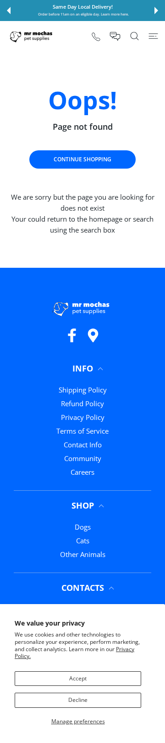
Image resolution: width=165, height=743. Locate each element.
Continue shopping (82, 159)
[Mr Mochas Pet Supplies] (32, 36)
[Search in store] (134, 36)
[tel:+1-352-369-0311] (96, 36)
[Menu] (153, 36)
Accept (78, 678)
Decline (78, 700)
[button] (9, 10)
